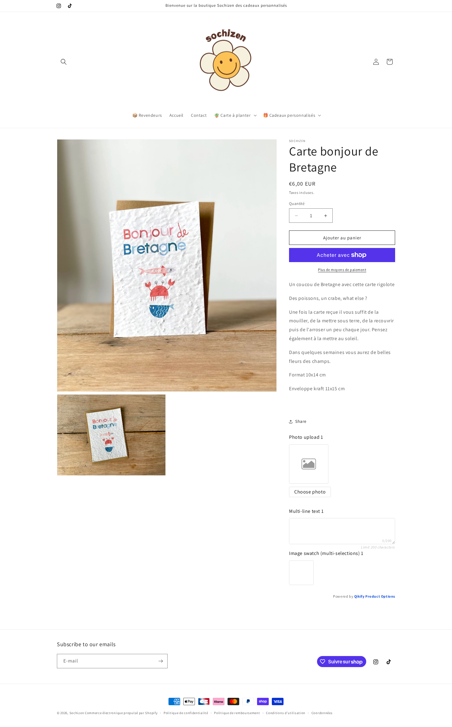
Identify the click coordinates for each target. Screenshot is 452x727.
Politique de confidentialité (186, 713)
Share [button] (301, 421)
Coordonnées (322, 713)
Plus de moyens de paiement (342, 269)
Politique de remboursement (237, 713)
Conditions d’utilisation (285, 713)
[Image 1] (301, 572)
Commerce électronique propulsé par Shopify (121, 713)
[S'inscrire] (160, 661)
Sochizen (76, 713)
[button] (63, 62)
